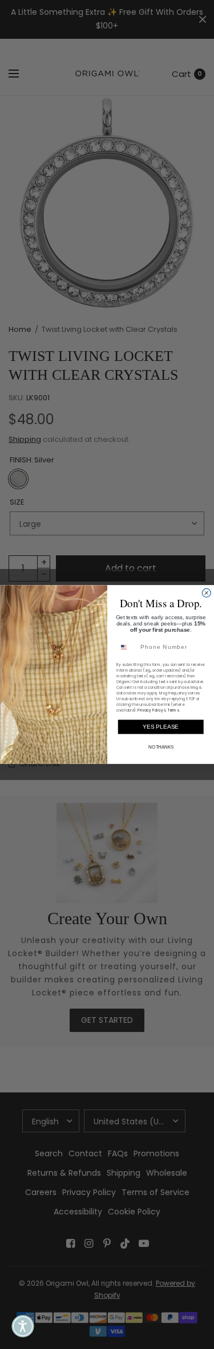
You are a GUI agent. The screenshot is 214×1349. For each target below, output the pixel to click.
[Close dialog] (206, 592)
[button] (22, 1326)
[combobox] (126, 647)
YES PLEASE (161, 727)
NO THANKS (160, 747)
